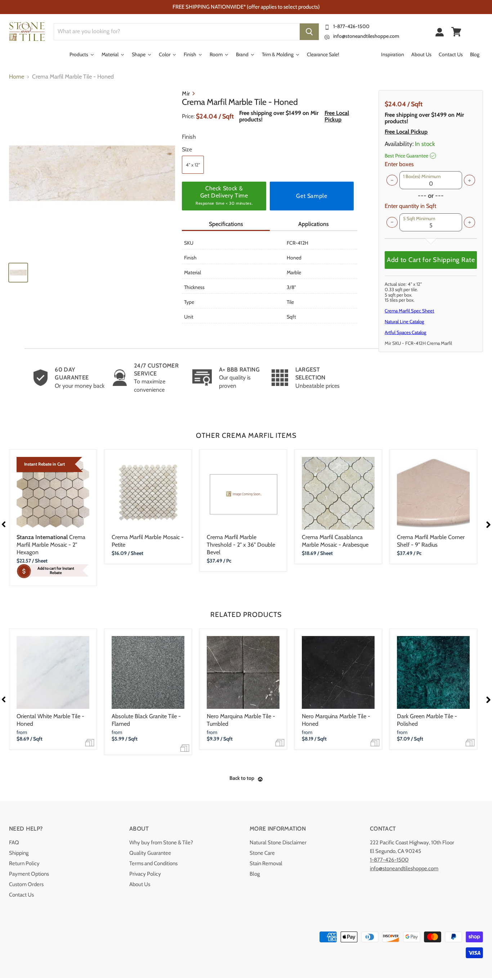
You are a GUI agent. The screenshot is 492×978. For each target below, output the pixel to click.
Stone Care (262, 853)
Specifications (226, 224)
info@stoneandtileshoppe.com (366, 36)
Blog (255, 874)
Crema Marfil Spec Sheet (409, 311)
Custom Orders (26, 884)
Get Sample (311, 195)
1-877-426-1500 (351, 26)
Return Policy (24, 863)
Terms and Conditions (153, 863)
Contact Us (21, 895)
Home (16, 77)
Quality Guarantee (150, 853)
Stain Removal (266, 863)
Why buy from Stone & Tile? (161, 842)
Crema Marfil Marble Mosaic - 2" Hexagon (51, 545)
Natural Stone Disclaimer (278, 842)
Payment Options (29, 874)
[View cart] (456, 31)
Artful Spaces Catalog (405, 332)
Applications (313, 224)
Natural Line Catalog (404, 321)
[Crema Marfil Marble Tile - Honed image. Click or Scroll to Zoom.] (92, 173)
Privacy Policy (145, 874)
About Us (139, 884)
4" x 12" (193, 165)
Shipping (18, 853)
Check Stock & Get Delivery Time (224, 195)
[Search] (309, 31)
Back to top (241, 778)
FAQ (14, 842)
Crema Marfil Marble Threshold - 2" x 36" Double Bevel (241, 545)
